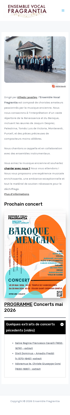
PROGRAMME (18, 304)
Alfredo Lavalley (27, 97)
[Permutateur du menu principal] (63, 10)
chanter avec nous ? (17, 168)
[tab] (35, 327)
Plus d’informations (16, 194)
